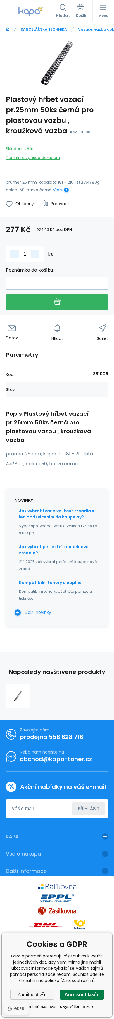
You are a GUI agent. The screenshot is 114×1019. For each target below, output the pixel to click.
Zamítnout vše (32, 994)
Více (57, 190)
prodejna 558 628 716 (51, 737)
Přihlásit (88, 808)
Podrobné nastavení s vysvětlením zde (57, 1006)
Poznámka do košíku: (30, 270)
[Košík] (81, 11)
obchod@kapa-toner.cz (56, 759)
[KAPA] (8, 29)
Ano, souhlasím (82, 994)
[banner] (31, 11)
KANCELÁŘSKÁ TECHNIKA (44, 29)
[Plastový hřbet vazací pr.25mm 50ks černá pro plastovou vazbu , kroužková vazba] (18, 696)
